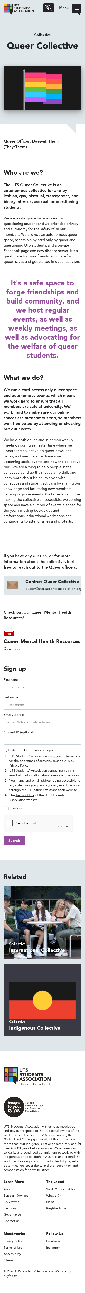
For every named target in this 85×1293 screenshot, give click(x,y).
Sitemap (9, 1260)
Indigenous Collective (35, 1028)
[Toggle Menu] (76, 8)
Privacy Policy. (19, 765)
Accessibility (12, 1254)
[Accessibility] (48, 7)
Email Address (14, 715)
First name (11, 680)
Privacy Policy (13, 1241)
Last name (11, 697)
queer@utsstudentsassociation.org (54, 589)
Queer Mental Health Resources (42, 641)
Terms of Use (25, 795)
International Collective (37, 950)
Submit (14, 841)
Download (12, 649)
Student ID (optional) (19, 732)
